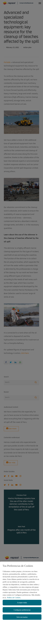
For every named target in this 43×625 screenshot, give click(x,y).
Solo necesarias (22, 617)
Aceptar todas (22, 603)
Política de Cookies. (14, 598)
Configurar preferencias (22, 610)
